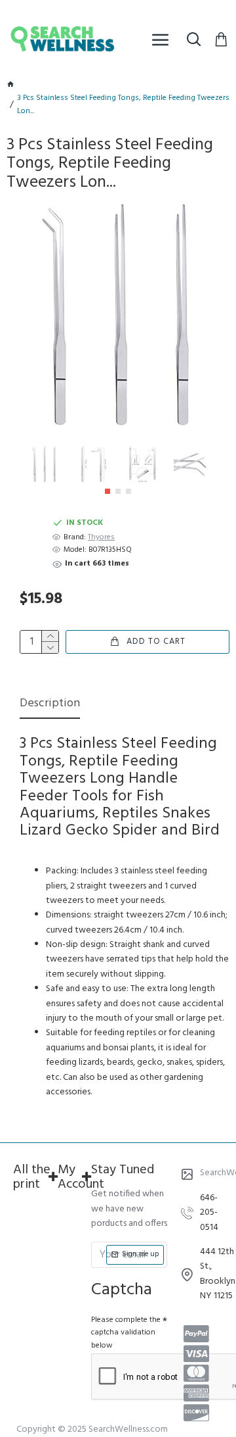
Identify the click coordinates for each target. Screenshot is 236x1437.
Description (50, 704)
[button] (107, 491)
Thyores (101, 537)
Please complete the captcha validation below (126, 1332)
